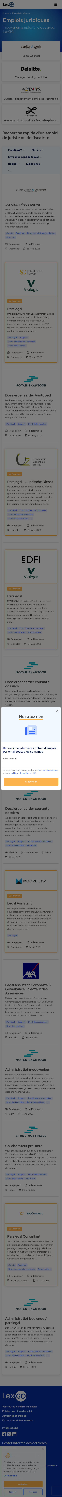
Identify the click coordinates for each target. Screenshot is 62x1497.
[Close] (57, 710)
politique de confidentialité (23, 773)
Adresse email (10, 758)
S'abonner (31, 781)
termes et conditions (48, 770)
